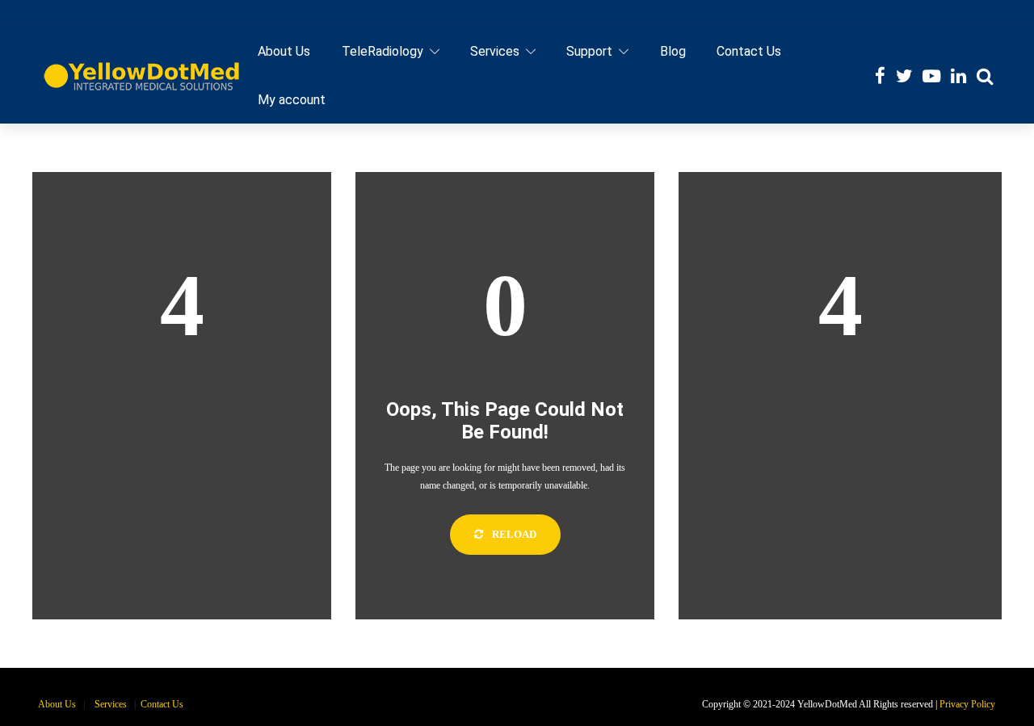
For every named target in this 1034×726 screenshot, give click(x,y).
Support (589, 51)
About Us (284, 51)
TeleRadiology (382, 51)
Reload (513, 534)
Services (494, 51)
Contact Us (749, 51)
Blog (673, 51)
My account (292, 99)
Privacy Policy (967, 704)
